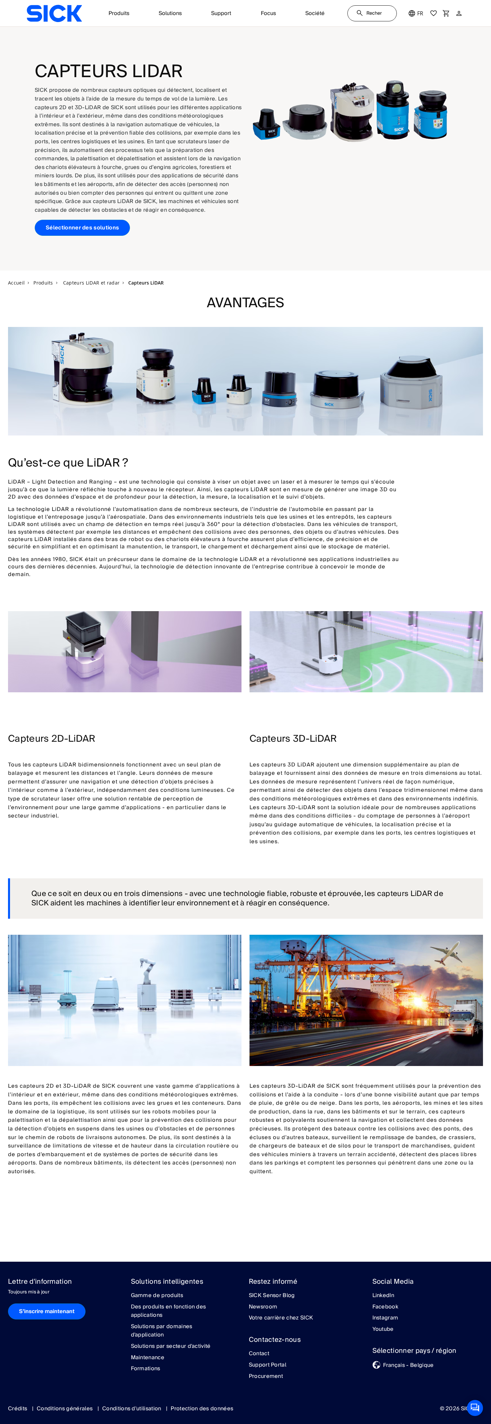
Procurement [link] (266, 1376)
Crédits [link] (18, 1408)
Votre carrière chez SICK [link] (281, 1318)
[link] (54, 13)
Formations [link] (145, 1369)
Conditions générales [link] (65, 1408)
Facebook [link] (385, 1307)
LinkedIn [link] (383, 1295)
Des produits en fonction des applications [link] (168, 1311)
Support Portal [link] (267, 1365)
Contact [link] (259, 1354)
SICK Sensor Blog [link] (272, 1295)
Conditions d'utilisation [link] (132, 1408)
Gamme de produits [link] (157, 1295)
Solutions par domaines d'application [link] (161, 1331)
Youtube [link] (383, 1329)
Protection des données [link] (202, 1408)
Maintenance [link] (148, 1358)
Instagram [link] (385, 1318)
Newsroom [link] (263, 1307)
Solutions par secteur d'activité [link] (171, 1346)
